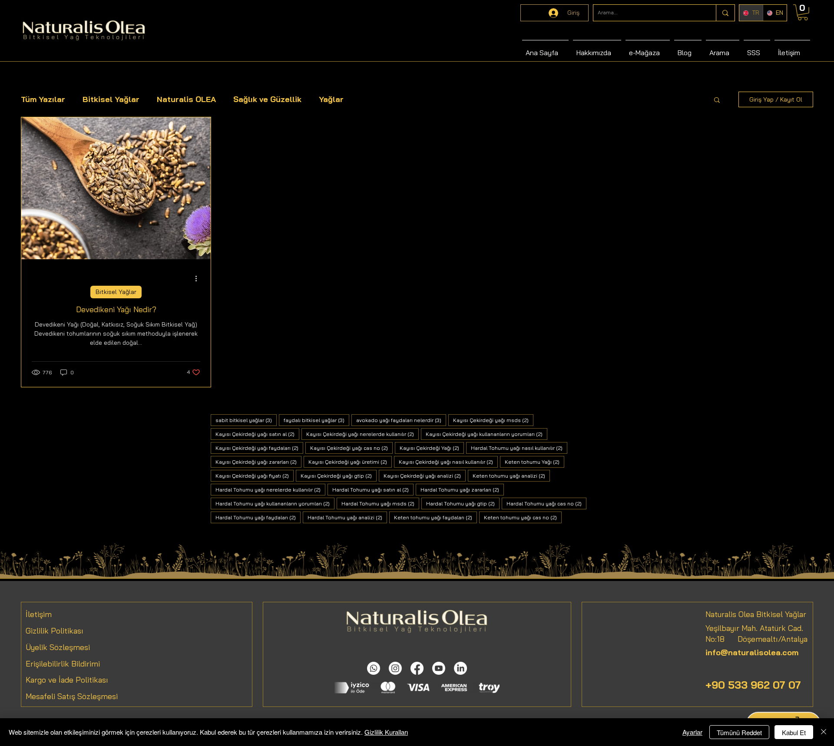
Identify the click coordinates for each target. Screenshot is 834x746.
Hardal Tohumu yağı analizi (347, 517)
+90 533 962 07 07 (753, 684)
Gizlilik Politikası (54, 631)
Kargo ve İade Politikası (67, 680)
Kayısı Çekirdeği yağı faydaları (259, 447)
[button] (717, 100)
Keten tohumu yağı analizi (511, 475)
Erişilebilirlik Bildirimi (63, 664)
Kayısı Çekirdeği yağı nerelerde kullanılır (362, 433)
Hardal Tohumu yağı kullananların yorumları (274, 503)
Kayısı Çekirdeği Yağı (432, 447)
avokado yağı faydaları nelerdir (401, 419)
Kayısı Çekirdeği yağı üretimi (350, 461)
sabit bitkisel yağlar (246, 419)
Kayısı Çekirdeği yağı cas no (351, 447)
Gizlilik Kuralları (386, 731)
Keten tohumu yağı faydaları (435, 517)
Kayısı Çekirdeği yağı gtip (339, 475)
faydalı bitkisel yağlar (316, 419)
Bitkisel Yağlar (111, 99)
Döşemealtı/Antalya (766, 639)
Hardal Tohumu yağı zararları (462, 489)
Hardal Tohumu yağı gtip (463, 503)
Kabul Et (794, 732)
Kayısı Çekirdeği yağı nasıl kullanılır (448, 461)
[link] (802, 12)
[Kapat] (823, 732)
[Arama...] (725, 13)
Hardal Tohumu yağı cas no (546, 503)
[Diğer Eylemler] (199, 278)
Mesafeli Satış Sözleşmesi (72, 696)
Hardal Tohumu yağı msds (380, 503)
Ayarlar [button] (692, 731)
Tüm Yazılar (43, 99)
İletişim (39, 614)
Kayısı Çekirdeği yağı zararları (258, 461)
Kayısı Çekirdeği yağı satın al (257, 433)
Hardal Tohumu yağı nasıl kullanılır (519, 447)
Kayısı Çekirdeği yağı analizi (425, 475)
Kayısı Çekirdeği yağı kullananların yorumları (486, 433)
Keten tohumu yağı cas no (523, 517)
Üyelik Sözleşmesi (58, 647)
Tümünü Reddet (739, 732)
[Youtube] (438, 668)
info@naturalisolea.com (751, 652)
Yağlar (331, 99)
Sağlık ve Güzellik (267, 99)
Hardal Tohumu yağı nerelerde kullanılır (270, 489)
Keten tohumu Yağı (534, 461)
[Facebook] (417, 668)
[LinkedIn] (460, 668)
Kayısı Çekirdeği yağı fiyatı (254, 475)
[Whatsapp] (373, 668)
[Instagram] (395, 668)
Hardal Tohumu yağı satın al (373, 489)
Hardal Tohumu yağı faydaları (258, 517)
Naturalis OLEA (186, 99)
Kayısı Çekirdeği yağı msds (493, 419)
